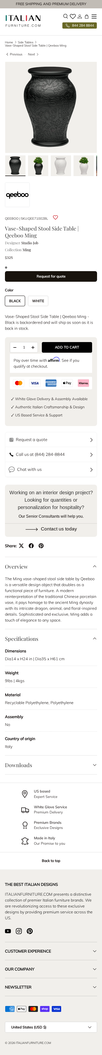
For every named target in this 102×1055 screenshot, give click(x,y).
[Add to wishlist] (55, 218)
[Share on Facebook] (31, 546)
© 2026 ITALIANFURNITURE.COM (28, 1043)
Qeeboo (12, 218)
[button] (87, 16)
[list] (51, 107)
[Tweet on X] (21, 546)
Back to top (51, 860)
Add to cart (67, 347)
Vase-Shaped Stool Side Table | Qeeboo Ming (35, 45)
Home (9, 42)
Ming (27, 249)
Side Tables (25, 42)
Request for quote (51, 276)
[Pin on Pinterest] (41, 546)
